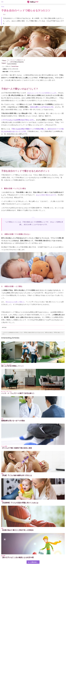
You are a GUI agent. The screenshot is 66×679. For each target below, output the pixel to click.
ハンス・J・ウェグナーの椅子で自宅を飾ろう (17, 393)
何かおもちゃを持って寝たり (15, 302)
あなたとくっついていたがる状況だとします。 (42, 93)
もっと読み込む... (33, 562)
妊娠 (2, 528)
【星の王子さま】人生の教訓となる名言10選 (17, 557)
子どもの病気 (4, 446)
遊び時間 (3, 555)
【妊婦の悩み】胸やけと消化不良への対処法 (17, 530)
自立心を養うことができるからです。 (42, 107)
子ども (2, 6)
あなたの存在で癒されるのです (46, 195)
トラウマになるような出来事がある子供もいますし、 (18, 120)
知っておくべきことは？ (6, 364)
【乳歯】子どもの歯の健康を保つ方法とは (16, 475)
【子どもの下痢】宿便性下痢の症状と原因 (16, 448)
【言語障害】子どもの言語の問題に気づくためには (19, 503)
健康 (2, 418)
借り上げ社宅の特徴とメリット (12, 366)
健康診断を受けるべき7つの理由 (13, 421)
